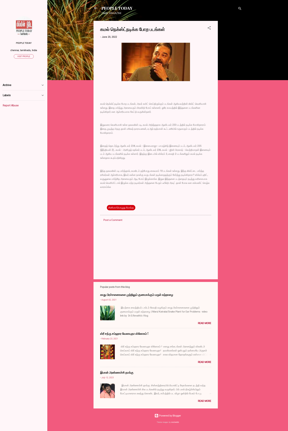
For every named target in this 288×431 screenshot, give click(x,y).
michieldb (175, 422)
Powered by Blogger (169, 415)
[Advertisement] (231, 71)
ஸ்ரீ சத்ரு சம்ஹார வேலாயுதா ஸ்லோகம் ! (124, 334)
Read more (204, 323)
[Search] (240, 9)
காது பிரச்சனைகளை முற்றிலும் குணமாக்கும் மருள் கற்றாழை (136, 295)
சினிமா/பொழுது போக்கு (121, 207)
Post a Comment (113, 220)
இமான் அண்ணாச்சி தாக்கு (117, 372)
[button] (209, 28)
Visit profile (23, 56)
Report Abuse (11, 105)
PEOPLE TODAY (117, 8)
